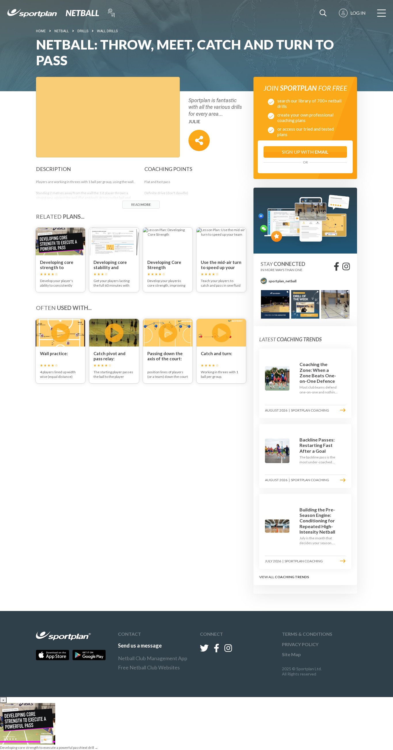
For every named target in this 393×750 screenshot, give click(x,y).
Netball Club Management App (152, 658)
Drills (82, 31)
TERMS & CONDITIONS (307, 634)
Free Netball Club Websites (149, 667)
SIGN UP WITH (305, 152)
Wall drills (107, 31)
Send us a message (140, 645)
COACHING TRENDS (292, 577)
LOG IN (358, 13)
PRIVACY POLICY (300, 644)
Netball (61, 31)
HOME (41, 31)
